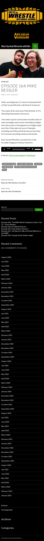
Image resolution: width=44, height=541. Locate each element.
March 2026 (5, 279)
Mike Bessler (7, 167)
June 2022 (5, 474)
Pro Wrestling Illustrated (26, 167)
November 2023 (7, 400)
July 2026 (4, 262)
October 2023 (6, 404)
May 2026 (5, 270)
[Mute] (33, 149)
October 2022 (6, 456)
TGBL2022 (14, 95)
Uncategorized (6, 510)
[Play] (4, 149)
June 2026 (5, 266)
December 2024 (7, 344)
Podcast (5, 82)
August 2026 (6, 257)
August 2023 (6, 413)
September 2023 (7, 409)
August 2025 (6, 309)
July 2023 (4, 417)
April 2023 (5, 430)
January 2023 (6, 443)
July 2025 (4, 313)
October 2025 (6, 300)
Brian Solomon (9, 164)
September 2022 (7, 461)
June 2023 (5, 422)
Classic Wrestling (25, 164)
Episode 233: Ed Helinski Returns (13, 227)
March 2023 (5, 435)
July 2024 (4, 365)
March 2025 (5, 331)
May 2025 (5, 322)
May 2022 (5, 478)
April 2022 (5, 482)
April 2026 (5, 275)
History (38, 164)
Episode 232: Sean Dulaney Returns (14, 229)
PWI (4, 170)
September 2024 (7, 357)
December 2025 (7, 292)
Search (4, 207)
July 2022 (4, 469)
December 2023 (7, 396)
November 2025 (7, 296)
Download (31, 155)
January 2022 (6, 495)
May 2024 (5, 374)
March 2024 (5, 383)
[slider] (38, 149)
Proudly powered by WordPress (11, 538)
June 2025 (5, 318)
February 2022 (6, 491)
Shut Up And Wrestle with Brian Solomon (16, 46)
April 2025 (5, 326)
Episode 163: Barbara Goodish (13, 181)
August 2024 (6, 361)
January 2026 (6, 288)
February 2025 (6, 335)
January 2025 (6, 339)
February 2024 (6, 387)
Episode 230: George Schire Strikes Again (17, 235)
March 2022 (5, 487)
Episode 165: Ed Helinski (11, 190)
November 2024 (7, 348)
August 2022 (6, 465)
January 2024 (6, 391)
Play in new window (17, 155)
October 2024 (6, 352)
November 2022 (7, 452)
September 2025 (7, 305)
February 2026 (6, 283)
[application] (22, 149)
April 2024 (5, 378)
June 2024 (5, 370)
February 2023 (6, 439)
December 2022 (7, 448)
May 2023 (5, 426)
